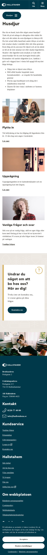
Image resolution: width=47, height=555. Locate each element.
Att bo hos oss (8, 468)
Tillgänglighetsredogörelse (13, 515)
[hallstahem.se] (11, 4)
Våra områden (8, 473)
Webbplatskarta (8, 510)
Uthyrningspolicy (9, 440)
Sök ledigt (6, 463)
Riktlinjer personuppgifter (28, 552)
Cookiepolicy (13, 552)
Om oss (5, 482)
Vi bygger (6, 477)
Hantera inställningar (23, 546)
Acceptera (24, 539)
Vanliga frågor (8, 244)
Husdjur (9, 15)
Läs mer (6, 141)
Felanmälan (7, 435)
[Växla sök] (33, 4)
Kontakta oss (17, 310)
